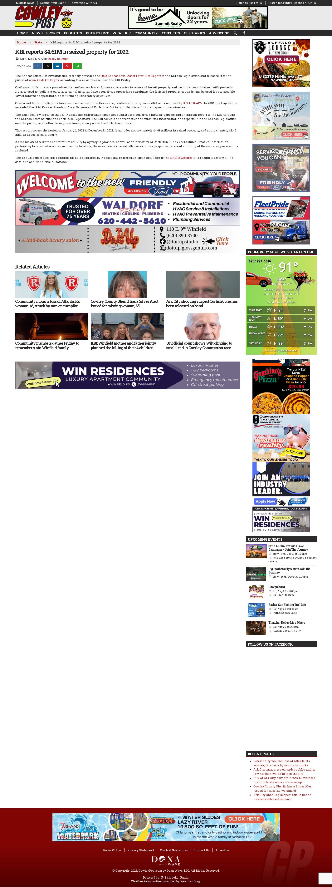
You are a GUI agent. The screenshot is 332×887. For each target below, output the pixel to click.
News (37, 33)
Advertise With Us (84, 3)
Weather (121, 33)
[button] (235, 33)
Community (146, 33)
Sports (53, 33)
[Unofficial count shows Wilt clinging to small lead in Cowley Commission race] (202, 326)
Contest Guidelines (174, 850)
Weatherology (190, 881)
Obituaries (194, 33)
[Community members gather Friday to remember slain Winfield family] (51, 326)
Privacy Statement (140, 850)
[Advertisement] (198, 17)
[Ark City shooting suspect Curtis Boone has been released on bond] (202, 284)
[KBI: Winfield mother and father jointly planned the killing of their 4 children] (127, 326)
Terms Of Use (112, 850)
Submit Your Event (53, 3)
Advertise (219, 33)
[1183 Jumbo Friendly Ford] (127, 183)
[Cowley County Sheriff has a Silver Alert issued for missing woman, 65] (127, 284)
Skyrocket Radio (176, 877)
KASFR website (181, 158)
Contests (171, 33)
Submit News (25, 3)
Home (22, 33)
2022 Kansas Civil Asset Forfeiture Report (131, 76)
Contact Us (202, 850)
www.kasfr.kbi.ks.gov (44, 80)
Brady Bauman (58, 59)
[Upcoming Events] (256, 554)
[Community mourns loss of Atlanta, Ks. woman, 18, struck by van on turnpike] (51, 284)
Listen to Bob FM (247, 3)
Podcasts (73, 33)
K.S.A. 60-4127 (193, 103)
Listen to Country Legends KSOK (291, 3)
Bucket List (97, 33)
